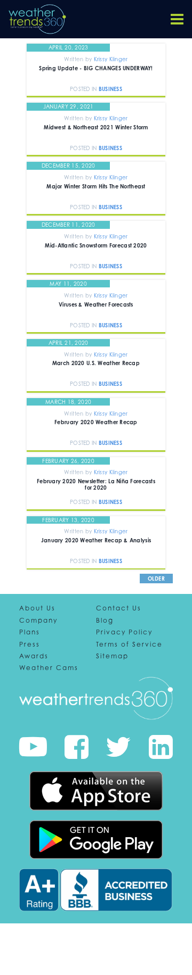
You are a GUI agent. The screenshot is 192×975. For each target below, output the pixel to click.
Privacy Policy (124, 632)
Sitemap (112, 656)
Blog (105, 620)
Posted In (84, 89)
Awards (34, 656)
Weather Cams (48, 668)
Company (38, 620)
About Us (37, 608)
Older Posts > (156, 583)
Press (29, 644)
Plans (29, 632)
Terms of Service (129, 644)
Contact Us (118, 608)
